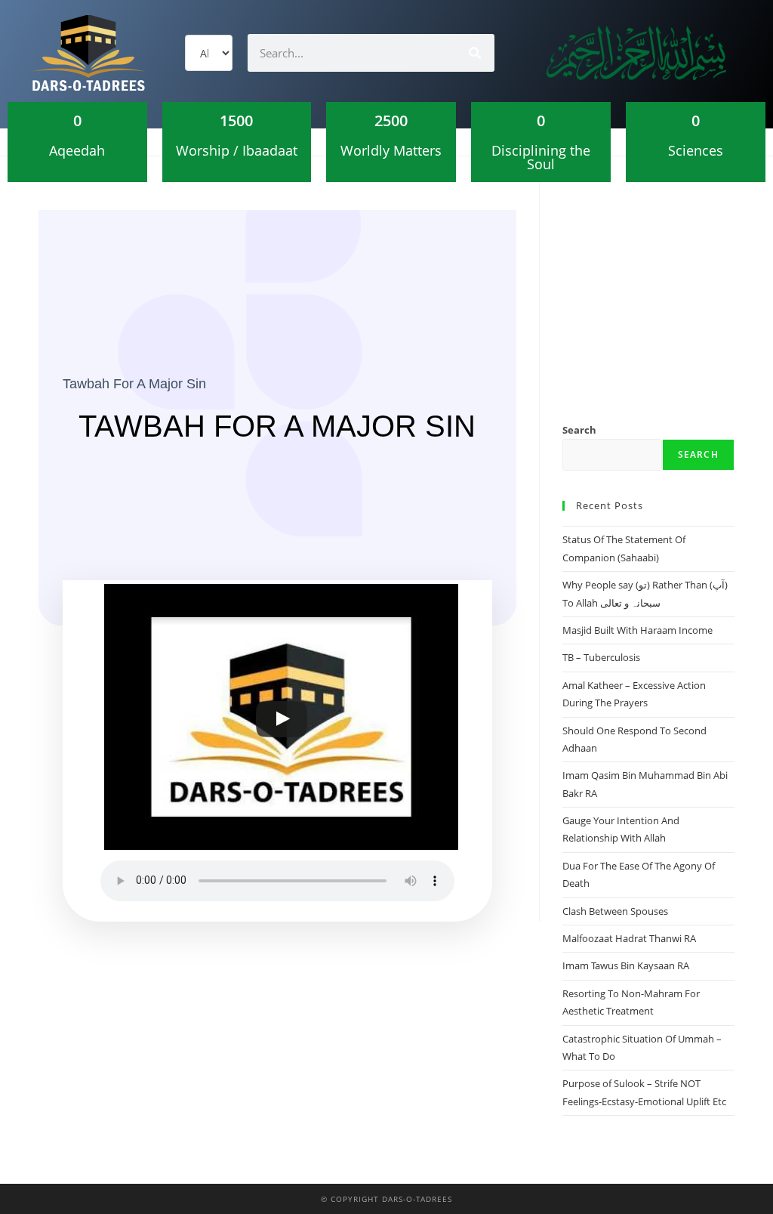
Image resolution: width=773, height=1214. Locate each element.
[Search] (475, 53)
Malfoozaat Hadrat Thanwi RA (629, 938)
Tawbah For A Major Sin (134, 383)
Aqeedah (77, 150)
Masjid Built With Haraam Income (637, 630)
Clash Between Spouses (615, 911)
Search (579, 430)
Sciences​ (695, 150)
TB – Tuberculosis (601, 657)
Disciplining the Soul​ (540, 157)
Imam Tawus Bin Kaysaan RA (625, 965)
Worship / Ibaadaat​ (236, 150)
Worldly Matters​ (391, 150)
